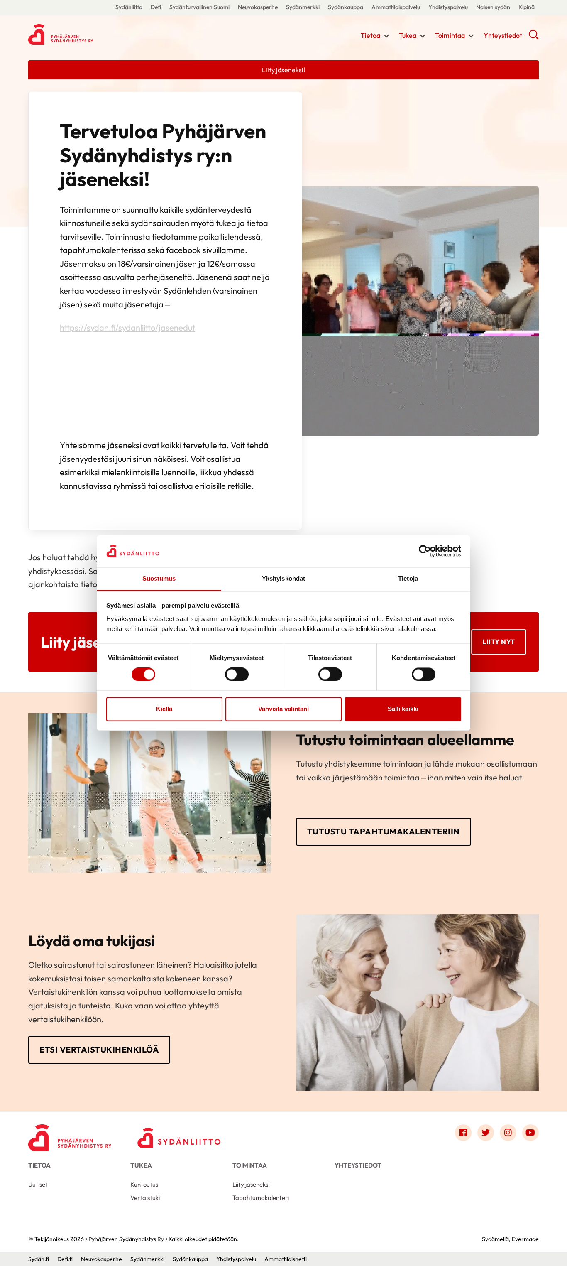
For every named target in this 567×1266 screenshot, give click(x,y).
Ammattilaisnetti (285, 1259)
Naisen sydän (493, 7)
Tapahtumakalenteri (260, 1198)
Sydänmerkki (303, 7)
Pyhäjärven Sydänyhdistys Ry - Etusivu (94, 34)
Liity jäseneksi (250, 1184)
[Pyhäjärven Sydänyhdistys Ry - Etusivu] (69, 1134)
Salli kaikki (403, 708)
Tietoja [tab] (408, 578)
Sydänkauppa (345, 7)
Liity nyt (498, 642)
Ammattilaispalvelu (395, 7)
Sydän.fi (38, 1259)
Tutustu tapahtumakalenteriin (383, 831)
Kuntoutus (144, 1184)
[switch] (237, 674)
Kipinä (526, 7)
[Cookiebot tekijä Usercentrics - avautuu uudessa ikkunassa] (425, 551)
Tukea (407, 35)
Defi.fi (65, 1259)
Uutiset (38, 1184)
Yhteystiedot (503, 35)
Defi (156, 7)
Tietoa (370, 35)
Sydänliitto (128, 7)
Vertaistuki (145, 1198)
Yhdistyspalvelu (448, 7)
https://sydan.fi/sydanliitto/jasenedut (127, 327)
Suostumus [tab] (159, 578)
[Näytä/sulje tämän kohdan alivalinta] (386, 36)
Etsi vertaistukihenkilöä (99, 1049)
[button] (533, 37)
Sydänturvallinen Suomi (199, 7)
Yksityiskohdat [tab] (283, 578)
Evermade (525, 1239)
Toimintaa (450, 35)
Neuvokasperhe (258, 7)
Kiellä (164, 708)
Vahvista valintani (283, 708)
